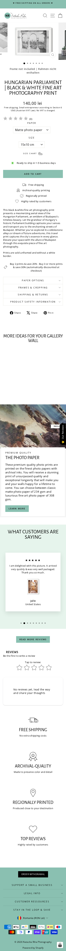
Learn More (17, 508)
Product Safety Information (33, 301)
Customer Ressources (32, 901)
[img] (15, 119)
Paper (31, 123)
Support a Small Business (32, 885)
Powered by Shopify (33, 947)
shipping (13, 107)
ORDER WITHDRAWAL (33, 874)
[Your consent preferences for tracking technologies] (60, 945)
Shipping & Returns (33, 294)
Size (32, 137)
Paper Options (33, 280)
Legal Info (32, 893)
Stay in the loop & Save (32, 909)
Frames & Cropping (33, 287)
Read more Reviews (33, 639)
